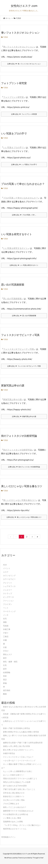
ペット (5, 608)
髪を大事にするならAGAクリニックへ (18, 750)
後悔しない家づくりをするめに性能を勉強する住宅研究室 (23, 737)
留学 (5, 658)
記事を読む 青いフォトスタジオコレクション (24, 64)
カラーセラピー (9, 579)
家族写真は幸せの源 (12, 385)
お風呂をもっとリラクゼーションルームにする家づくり (23, 723)
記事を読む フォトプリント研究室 (24, 114)
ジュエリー (7, 590)
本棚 (5, 640)
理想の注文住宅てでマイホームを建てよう (20, 778)
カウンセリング (9, 575)
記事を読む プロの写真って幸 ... (24, 215)
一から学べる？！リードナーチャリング (19, 760)
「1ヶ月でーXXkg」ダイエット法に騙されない (22, 825)
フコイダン (7, 604)
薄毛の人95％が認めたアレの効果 (16, 782)
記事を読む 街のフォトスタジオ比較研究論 (24, 467)
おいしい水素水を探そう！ (14, 775)
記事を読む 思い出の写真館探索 (24, 316)
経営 (5, 669)
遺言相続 (6, 690)
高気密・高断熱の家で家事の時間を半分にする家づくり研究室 (23, 716)
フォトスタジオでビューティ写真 (20, 335)
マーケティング (9, 611)
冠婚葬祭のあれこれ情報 (13, 821)
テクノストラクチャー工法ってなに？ (18, 757)
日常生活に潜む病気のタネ (14, 793)
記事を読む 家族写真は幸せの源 (24, 416)
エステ (5, 572)
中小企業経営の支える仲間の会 (15, 814)
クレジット (7, 583)
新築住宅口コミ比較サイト (14, 796)
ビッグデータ (8, 597)
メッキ (5, 615)
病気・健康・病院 (10, 661)
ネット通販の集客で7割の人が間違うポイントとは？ (21, 766)
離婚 (5, 694)
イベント (6, 568)
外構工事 (6, 629)
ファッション (8, 600)
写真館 (5, 37)
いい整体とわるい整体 (12, 818)
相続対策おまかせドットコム (14, 829)
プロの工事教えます (11, 803)
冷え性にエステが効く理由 (14, 800)
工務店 (5, 636)
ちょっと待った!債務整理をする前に (17, 771)
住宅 (5, 618)
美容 (5, 676)
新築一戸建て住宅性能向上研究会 (16, 728)
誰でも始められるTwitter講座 (15, 786)
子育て (5, 633)
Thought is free (38, 858)
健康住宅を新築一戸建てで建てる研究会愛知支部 (22, 742)
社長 (5, 665)
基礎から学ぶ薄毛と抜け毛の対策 (16, 746)
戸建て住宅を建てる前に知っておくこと (19, 789)
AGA (5, 565)
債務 (5, 622)
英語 (5, 679)
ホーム (8, 18)
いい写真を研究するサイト (16, 234)
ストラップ (7, 593)
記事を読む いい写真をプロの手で (24, 164)
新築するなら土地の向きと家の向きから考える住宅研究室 (23, 708)
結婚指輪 (6, 672)
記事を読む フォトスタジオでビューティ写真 (24, 366)
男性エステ (7, 654)
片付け (5, 651)
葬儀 (5, 683)
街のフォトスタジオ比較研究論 (19, 435)
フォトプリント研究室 (14, 83)
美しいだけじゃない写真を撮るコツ (21, 486)
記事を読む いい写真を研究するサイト (24, 265)
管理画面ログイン (8, 837)
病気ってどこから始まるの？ (14, 807)
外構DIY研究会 (9, 753)
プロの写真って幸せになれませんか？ (23, 183)
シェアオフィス (9, 586)
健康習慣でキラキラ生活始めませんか (18, 811)
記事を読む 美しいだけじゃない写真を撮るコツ (24, 517)
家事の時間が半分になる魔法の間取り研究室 (21, 732)
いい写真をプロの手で (14, 133)
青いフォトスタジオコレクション (20, 32)
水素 (5, 647)
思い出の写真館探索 (12, 284)
